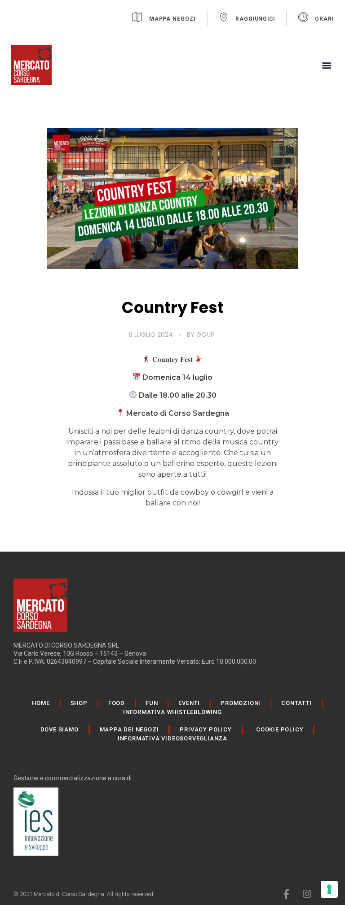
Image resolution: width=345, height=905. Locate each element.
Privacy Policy (205, 729)
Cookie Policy (279, 729)
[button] (326, 65)
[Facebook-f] (286, 894)
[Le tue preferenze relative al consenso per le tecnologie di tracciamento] (329, 889)
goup (205, 334)
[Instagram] (306, 894)
